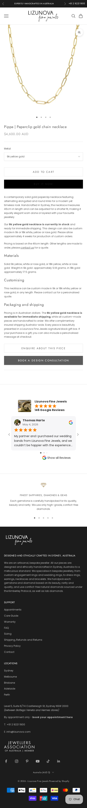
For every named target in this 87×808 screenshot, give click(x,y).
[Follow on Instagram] (17, 761)
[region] (43, 496)
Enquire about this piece (43, 348)
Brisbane (9, 682)
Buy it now (43, 184)
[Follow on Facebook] (6, 761)
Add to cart (43, 172)
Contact (9, 652)
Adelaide (9, 688)
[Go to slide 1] (40, 453)
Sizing (8, 633)
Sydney (8, 670)
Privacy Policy (12, 646)
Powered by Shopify (59, 781)
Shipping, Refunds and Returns (23, 639)
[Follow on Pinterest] (27, 761)
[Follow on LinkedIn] (59, 761)
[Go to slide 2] (44, 452)
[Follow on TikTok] (48, 761)
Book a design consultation (43, 360)
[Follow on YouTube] (38, 761)
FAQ (6, 628)
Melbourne (10, 676)
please (23, 247)
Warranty (10, 621)
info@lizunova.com (18, 731)
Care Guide (11, 615)
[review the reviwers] (71, 422)
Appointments (12, 609)
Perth (7, 694)
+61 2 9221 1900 (77, 3)
